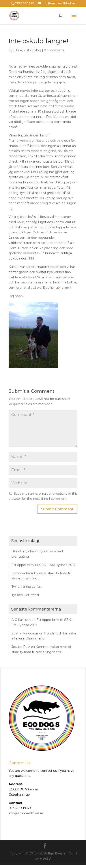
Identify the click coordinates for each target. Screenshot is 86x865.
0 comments (54, 50)
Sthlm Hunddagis (24, 633)
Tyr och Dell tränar (25, 595)
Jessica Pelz (20, 647)
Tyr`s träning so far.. (26, 587)
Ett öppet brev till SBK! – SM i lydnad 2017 (43, 565)
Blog (37, 50)
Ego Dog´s (57, 853)
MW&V (45, 859)
